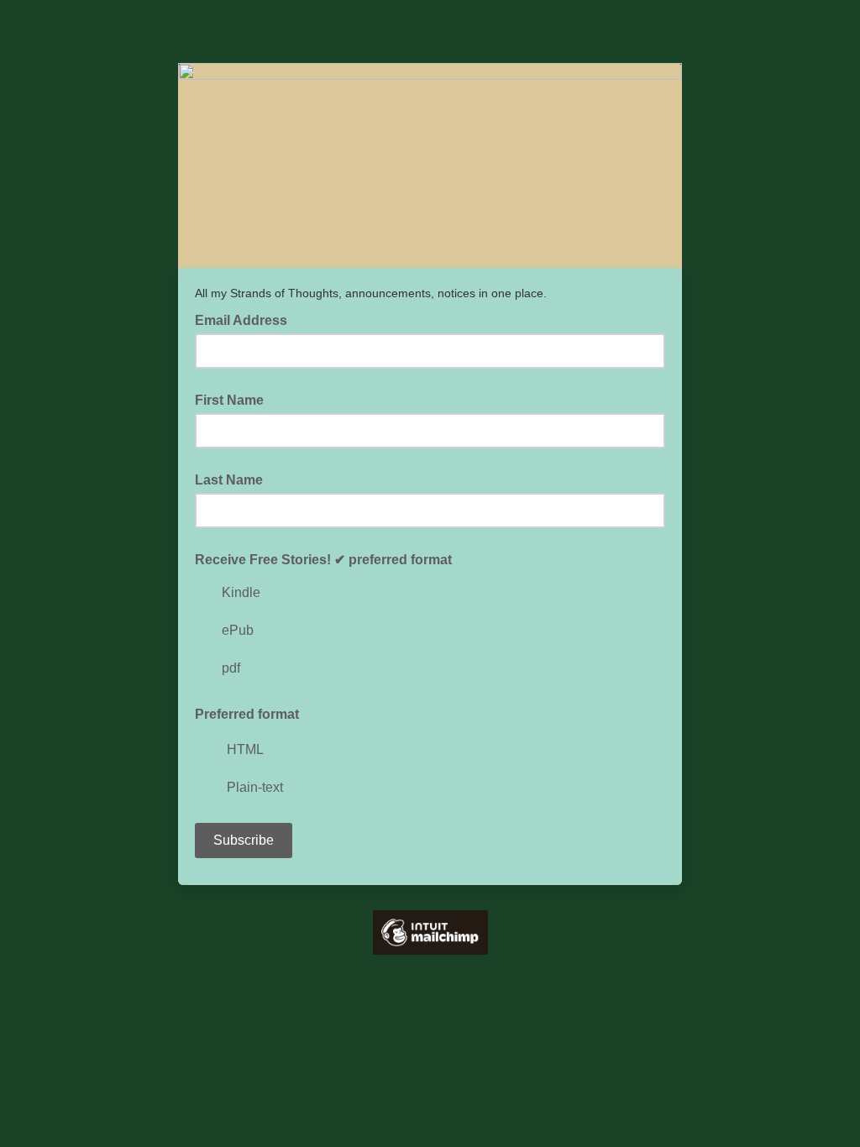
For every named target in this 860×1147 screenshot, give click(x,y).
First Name (229, 400)
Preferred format (247, 714)
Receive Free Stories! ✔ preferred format (323, 560)
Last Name (229, 480)
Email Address (246, 319)
